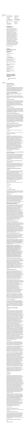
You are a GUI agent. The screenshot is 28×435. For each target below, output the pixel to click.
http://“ (20, 303)
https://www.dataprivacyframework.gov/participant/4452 (14, 419)
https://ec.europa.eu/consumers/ (11, 61)
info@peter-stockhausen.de (11, 189)
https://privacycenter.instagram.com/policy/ (12, 408)
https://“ (8, 304)
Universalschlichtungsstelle (10, 66)
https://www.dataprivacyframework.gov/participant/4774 (14, 160)
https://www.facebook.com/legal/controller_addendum (16, 396)
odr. (7, 62)
